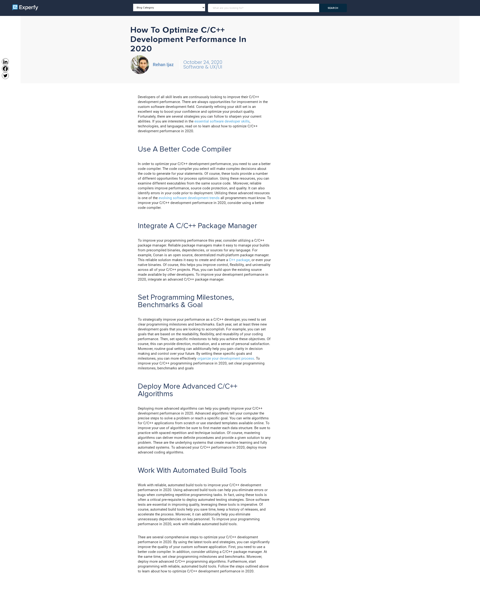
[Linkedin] (5, 61)
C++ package (239, 260)
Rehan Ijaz (163, 64)
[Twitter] (5, 75)
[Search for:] (264, 8)
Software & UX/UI (202, 67)
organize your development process (225, 358)
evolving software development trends (189, 198)
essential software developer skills (222, 121)
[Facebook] (5, 68)
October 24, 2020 (202, 62)
